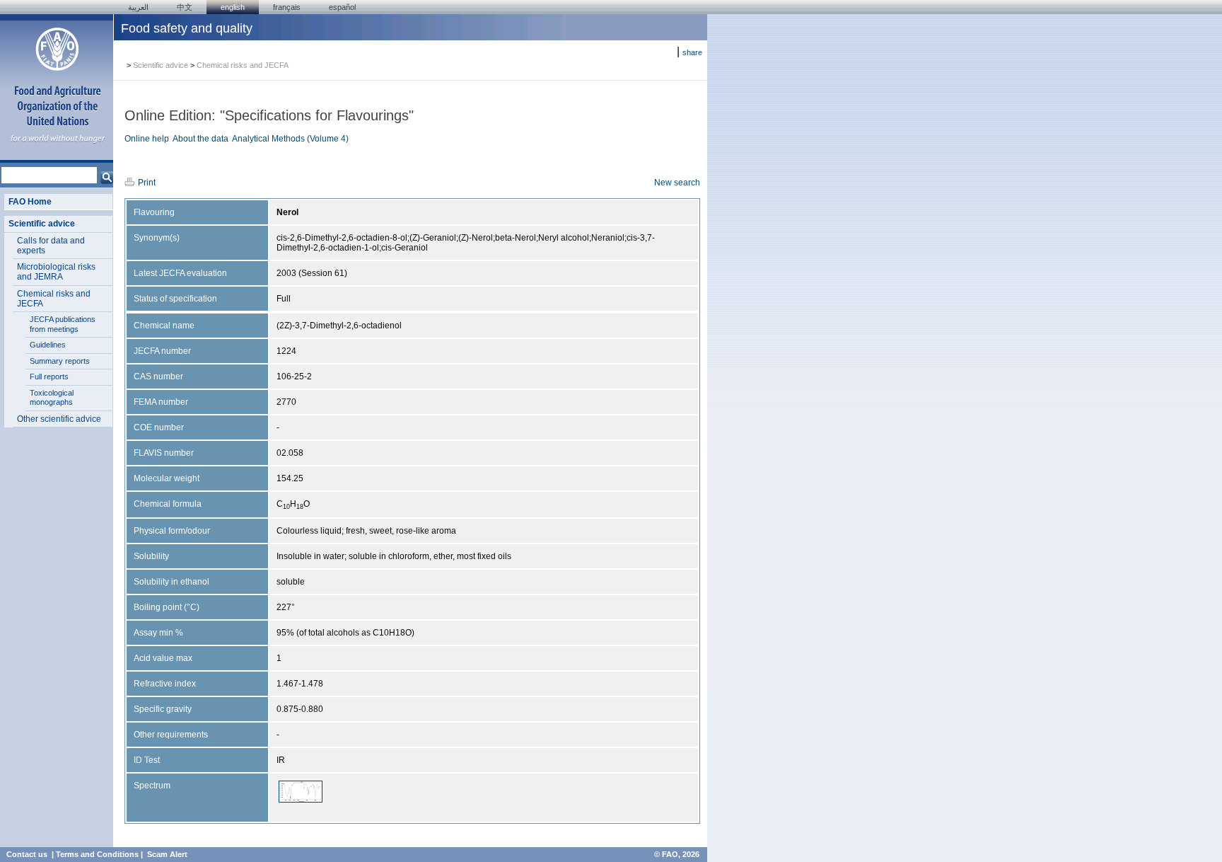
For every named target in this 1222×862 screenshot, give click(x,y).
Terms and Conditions (97, 854)
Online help (146, 139)
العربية (138, 7)
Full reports (49, 376)
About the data (200, 139)
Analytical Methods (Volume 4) (290, 139)
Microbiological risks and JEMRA (56, 272)
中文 (184, 7)
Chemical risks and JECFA (54, 299)
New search (677, 183)
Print (147, 183)
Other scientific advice (59, 419)
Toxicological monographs (52, 398)
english (233, 7)
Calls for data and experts (51, 245)
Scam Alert (167, 854)
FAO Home (30, 202)
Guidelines (48, 344)
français (287, 7)
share (692, 52)
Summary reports (60, 361)
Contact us (26, 854)
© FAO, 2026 (676, 854)
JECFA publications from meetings (62, 324)
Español (342, 7)
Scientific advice (41, 224)
